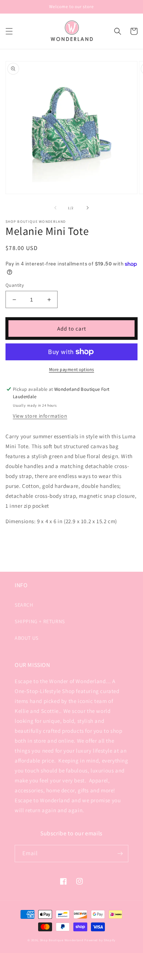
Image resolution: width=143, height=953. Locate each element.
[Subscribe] (120, 853)
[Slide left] (55, 208)
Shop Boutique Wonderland (62, 940)
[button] (9, 31)
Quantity (15, 285)
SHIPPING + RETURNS (40, 621)
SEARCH (24, 605)
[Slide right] (88, 208)
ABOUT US (26, 638)
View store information (40, 416)
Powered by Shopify (99, 940)
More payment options (71, 369)
